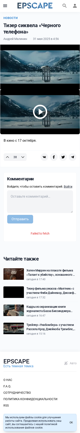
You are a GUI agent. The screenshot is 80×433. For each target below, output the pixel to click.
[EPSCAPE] (34, 6)
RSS (6, 405)
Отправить (20, 219)
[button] (5, 6)
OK (71, 422)
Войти (68, 186)
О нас (7, 380)
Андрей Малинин (15, 39)
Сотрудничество (17, 392)
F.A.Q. (7, 386)
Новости (10, 18)
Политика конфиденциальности (30, 399)
